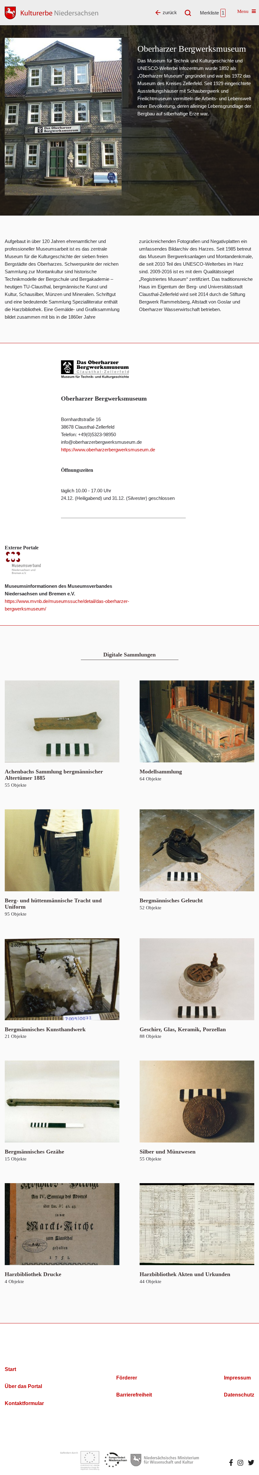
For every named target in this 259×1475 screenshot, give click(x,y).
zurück (170, 12)
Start (10, 1369)
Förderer (126, 1377)
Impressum (237, 1377)
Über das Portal (23, 1386)
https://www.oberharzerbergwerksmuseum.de (108, 449)
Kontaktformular (24, 1403)
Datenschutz (239, 1394)
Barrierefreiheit (134, 1394)
